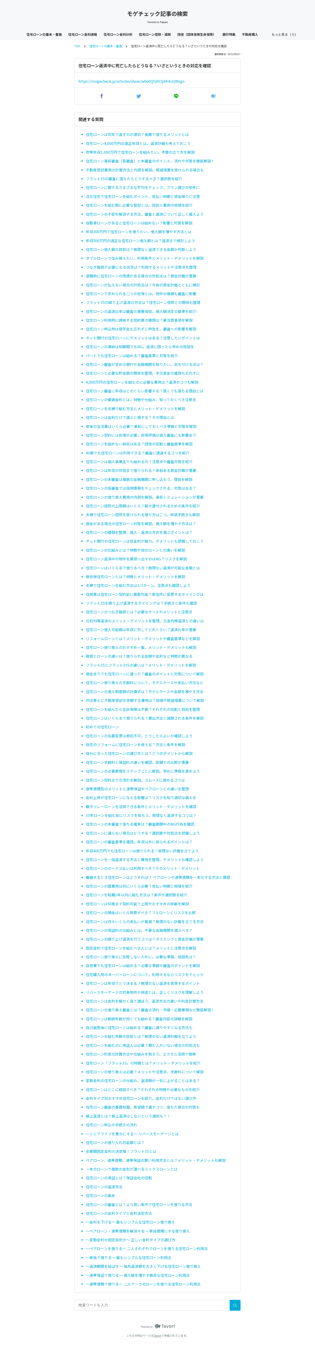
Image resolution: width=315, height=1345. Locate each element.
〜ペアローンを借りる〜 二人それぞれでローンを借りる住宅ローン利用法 (147, 1248)
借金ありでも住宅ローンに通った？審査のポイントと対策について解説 (145, 674)
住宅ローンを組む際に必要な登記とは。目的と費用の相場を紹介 (139, 205)
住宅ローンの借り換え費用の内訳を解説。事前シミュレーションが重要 (145, 497)
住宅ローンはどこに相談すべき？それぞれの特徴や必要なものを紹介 (143, 1089)
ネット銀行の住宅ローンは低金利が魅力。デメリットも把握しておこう (145, 541)
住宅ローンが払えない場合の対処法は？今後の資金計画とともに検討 (143, 285)
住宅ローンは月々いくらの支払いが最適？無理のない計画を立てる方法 (145, 921)
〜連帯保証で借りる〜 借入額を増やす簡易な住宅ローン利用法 (138, 1275)
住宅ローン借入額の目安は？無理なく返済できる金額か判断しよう (141, 249)
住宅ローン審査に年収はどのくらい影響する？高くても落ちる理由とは (144, 391)
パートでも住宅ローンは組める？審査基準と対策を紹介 (132, 355)
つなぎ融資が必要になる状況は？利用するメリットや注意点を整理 (141, 267)
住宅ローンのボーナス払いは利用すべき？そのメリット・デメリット (143, 868)
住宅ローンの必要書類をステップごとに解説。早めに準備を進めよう (143, 771)
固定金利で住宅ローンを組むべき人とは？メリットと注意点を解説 (141, 948)
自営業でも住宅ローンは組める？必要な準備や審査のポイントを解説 (143, 965)
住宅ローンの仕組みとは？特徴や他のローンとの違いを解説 (135, 550)
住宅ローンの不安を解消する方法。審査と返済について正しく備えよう (145, 214)
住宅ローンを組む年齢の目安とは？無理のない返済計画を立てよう (141, 1036)
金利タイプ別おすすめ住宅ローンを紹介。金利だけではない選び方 (141, 1098)
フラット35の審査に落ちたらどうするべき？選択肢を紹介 (134, 178)
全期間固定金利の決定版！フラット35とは (121, 1151)
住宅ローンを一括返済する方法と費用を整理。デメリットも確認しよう (145, 859)
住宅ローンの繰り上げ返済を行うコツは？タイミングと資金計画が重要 (145, 939)
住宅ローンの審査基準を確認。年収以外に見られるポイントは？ (139, 842)
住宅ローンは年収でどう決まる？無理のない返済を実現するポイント (143, 983)
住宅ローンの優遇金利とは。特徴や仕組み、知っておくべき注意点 (141, 399)
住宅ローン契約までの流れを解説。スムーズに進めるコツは (135, 780)
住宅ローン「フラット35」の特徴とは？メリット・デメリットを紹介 (143, 1063)
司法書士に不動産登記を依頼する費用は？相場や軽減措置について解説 (145, 700)
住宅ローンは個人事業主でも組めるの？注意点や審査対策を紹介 (139, 461)
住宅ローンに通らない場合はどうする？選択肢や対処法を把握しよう (143, 833)
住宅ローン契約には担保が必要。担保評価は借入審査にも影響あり (141, 435)
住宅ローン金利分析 (118, 34)
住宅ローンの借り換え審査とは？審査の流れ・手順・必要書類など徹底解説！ (150, 1009)
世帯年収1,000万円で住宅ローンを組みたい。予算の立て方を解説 (140, 152)
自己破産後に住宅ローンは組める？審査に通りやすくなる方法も (139, 1027)
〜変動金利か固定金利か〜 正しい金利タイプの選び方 (130, 1239)
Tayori (157, 1335)
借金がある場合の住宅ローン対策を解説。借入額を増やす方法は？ (141, 523)
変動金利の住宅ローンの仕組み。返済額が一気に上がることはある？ (143, 1080)
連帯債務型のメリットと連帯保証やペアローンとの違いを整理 (137, 789)
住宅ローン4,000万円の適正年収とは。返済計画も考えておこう (138, 143)
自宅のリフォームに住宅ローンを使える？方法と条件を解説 (135, 744)
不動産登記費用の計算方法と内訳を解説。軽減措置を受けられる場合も (145, 170)
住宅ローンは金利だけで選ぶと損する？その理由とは (130, 417)
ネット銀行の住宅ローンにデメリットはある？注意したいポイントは (143, 338)
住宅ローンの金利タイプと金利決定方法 (119, 1213)
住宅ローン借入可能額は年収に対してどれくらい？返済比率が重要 (141, 629)
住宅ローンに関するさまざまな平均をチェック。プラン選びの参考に (143, 187)
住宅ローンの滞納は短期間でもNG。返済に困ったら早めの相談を (140, 346)
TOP (77, 46)
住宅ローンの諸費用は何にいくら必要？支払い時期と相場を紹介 (139, 886)
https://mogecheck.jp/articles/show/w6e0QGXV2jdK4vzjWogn (131, 81)
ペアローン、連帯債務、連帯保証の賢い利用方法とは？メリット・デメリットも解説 (156, 1160)
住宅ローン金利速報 (82, 34)
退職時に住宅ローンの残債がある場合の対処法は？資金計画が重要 (141, 276)
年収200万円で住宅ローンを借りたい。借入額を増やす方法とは (138, 231)
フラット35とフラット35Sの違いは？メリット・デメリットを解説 (141, 665)
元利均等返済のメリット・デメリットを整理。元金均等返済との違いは (145, 621)
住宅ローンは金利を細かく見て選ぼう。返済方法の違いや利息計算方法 (144, 1001)
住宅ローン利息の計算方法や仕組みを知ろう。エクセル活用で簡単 (141, 1054)
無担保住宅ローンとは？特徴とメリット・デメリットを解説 (135, 576)
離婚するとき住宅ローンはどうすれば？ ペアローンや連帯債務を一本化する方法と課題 (158, 877)
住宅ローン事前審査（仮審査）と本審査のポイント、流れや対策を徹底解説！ (150, 161)
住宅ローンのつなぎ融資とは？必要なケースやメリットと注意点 (139, 612)
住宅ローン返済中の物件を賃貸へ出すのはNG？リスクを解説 (136, 559)
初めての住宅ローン (102, 727)
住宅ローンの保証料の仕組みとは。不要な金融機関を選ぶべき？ (139, 930)
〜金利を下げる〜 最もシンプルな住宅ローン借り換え (130, 1222)
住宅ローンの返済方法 (104, 1186)
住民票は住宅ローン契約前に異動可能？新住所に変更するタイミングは (145, 594)
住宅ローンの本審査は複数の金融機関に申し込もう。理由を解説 (139, 479)
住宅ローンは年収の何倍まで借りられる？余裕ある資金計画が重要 (141, 470)
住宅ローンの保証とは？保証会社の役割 (119, 1177)
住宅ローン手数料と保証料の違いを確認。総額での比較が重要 (137, 762)
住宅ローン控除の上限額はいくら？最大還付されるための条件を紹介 (143, 506)
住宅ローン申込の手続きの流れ (111, 1124)
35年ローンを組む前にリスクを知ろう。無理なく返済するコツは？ (141, 815)
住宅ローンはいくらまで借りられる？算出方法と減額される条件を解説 (145, 718)
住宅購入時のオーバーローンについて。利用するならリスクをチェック (145, 974)
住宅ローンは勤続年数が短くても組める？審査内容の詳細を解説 (139, 1018)
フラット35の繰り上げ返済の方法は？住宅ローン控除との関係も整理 (143, 302)
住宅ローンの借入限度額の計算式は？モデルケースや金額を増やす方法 (144, 691)
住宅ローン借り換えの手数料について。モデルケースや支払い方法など (144, 682)
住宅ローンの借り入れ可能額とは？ (115, 1142)
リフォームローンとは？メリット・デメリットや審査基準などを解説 (143, 638)
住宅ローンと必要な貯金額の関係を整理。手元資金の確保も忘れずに (143, 373)
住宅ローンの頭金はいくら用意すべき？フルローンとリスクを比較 (141, 912)
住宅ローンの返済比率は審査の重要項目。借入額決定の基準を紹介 (141, 311)
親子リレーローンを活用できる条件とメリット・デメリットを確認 (141, 806)
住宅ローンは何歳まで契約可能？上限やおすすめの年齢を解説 (137, 903)
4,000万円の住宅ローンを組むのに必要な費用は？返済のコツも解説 (142, 382)
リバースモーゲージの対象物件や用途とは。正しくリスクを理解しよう (145, 992)
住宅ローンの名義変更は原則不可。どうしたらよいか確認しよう (139, 736)
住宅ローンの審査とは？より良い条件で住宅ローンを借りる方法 (139, 1204)
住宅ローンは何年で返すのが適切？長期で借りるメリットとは (137, 134)
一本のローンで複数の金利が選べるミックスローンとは (132, 1169)
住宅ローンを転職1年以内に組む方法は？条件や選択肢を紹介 (136, 895)
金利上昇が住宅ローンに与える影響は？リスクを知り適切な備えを (141, 797)
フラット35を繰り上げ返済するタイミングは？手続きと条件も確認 (141, 603)
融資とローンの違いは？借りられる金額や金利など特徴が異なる (139, 656)
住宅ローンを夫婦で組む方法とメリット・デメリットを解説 (135, 408)
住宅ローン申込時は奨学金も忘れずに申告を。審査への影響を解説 (141, 329)
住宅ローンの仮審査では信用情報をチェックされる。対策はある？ (141, 488)
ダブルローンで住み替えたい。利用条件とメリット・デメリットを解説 (145, 258)
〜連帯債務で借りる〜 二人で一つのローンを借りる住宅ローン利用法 (143, 1284)
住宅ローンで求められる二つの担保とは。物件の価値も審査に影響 (141, 293)
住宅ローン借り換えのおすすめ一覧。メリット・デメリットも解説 (141, 647)
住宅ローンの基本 (100, 1195)
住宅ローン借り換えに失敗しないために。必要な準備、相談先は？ (141, 956)
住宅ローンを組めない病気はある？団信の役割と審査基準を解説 (139, 444)
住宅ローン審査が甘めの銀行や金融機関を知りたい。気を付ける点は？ (145, 364)
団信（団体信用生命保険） (196, 34)
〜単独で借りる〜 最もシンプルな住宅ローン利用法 (128, 1257)
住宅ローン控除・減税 (155, 34)
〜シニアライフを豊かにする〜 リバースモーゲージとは (132, 1133)
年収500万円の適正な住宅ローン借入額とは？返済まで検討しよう (140, 240)
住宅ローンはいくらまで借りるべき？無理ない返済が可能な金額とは (143, 568)
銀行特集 (229, 34)
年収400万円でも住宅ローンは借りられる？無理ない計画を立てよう (142, 851)
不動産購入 (250, 34)
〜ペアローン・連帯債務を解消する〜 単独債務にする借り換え (138, 1231)
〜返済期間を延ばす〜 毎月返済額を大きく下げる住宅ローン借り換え (143, 1266)
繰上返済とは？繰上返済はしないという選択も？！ (128, 1116)
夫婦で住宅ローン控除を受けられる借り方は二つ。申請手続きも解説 (143, 514)
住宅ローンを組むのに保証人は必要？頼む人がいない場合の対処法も (143, 1045)
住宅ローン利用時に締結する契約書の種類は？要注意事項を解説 (139, 320)
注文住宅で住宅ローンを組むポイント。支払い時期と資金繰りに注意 (143, 196)
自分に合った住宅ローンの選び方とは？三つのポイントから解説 (139, 753)
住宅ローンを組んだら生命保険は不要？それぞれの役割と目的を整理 (143, 709)
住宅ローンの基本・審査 (44, 34)
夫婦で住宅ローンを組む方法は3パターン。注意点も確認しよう (138, 585)
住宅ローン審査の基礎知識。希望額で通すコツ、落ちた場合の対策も (143, 1107)
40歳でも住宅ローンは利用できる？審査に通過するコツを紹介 (137, 453)
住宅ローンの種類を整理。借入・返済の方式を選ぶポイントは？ (139, 532)
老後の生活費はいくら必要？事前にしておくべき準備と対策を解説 (141, 426)
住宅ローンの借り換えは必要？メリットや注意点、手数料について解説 (145, 1071)
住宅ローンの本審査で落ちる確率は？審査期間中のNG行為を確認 (140, 824)
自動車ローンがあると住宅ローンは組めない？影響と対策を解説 (139, 223)
